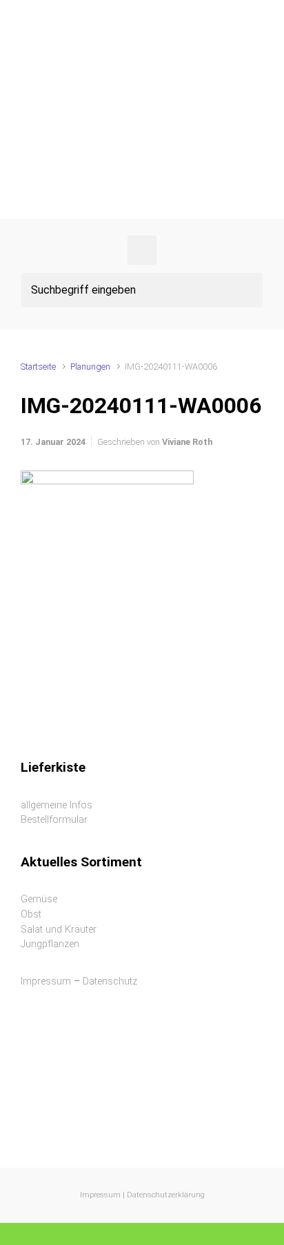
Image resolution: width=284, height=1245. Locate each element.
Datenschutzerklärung (166, 1194)
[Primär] (142, 250)
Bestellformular (54, 820)
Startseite (38, 366)
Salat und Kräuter (59, 929)
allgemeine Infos (56, 805)
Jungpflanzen (50, 944)
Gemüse (39, 899)
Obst (31, 914)
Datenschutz (110, 981)
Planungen (90, 366)
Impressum (46, 981)
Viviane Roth (187, 442)
